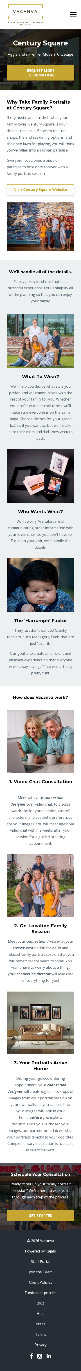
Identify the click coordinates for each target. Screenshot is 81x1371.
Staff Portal (40, 1261)
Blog (41, 1303)
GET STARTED (40, 1215)
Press (40, 1323)
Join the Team (40, 1271)
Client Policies (40, 1282)
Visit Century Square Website (40, 189)
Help (41, 1313)
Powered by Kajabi (40, 1251)
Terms (40, 1334)
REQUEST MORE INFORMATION (40, 73)
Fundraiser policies (40, 1292)
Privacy (41, 1344)
